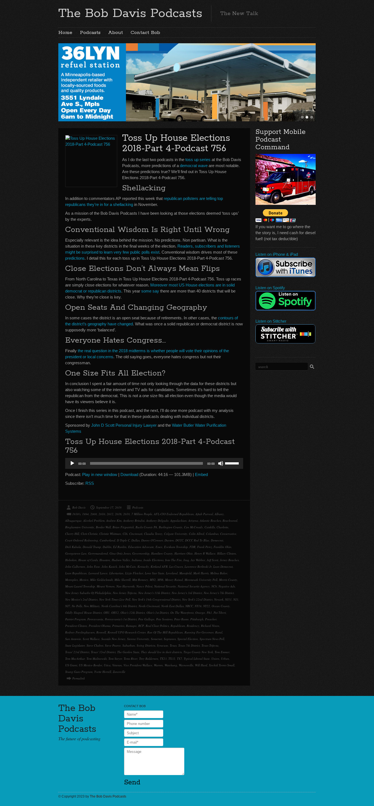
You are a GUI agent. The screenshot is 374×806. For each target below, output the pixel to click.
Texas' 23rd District (77, 652)
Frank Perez (204, 547)
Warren (158, 665)
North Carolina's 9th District (119, 606)
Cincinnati (135, 534)
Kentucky (143, 566)
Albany (219, 514)
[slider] (232, 463)
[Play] (72, 463)
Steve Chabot (95, 645)
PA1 (209, 612)
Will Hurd (201, 665)
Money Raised (174, 580)
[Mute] (220, 463)
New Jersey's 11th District (154, 593)
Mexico (83, 580)
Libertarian (116, 573)
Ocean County (221, 606)
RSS (89, 483)
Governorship (140, 553)
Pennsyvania (95, 619)
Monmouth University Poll (201, 580)
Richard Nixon (210, 626)
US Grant (71, 665)
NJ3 (235, 599)
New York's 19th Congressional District (156, 599)
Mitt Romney (140, 580)
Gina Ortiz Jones (120, 553)
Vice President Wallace (137, 665)
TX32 (171, 658)
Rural (218, 632)
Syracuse (162, 645)
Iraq (186, 560)
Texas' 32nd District (103, 652)
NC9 (214, 586)
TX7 (179, 658)
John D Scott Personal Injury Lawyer (124, 425)
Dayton (169, 540)
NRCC (189, 606)
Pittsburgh (196, 619)
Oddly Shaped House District (83, 612)
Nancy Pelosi (144, 586)
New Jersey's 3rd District (187, 593)
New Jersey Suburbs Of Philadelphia (88, 593)
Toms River (130, 658)
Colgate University (175, 534)
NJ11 (228, 599)
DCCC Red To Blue (197, 540)
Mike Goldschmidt (101, 580)
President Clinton (76, 626)
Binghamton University (79, 527)
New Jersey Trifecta (125, 593)
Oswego (200, 612)
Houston (104, 560)
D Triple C (123, 540)
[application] (154, 463)
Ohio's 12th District (132, 612)
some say (150, 291)
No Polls (77, 606)
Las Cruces (176, 566)
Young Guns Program (79, 672)
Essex (159, 547)
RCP (141, 626)
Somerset (156, 639)
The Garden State (128, 652)
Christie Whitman (110, 534)
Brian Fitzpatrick (123, 527)
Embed (201, 474)
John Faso (93, 566)
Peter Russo (181, 619)
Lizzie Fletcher (134, 573)
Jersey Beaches (229, 560)
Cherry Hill (72, 534)
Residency (193, 626)
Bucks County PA (146, 527)
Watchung (171, 665)
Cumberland (107, 540)
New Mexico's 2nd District (81, 599)
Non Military (92, 606)
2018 (126, 514)
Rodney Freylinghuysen (80, 632)
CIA (125, 534)
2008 (93, 514)
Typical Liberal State (197, 658)
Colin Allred (196, 534)
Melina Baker (218, 573)
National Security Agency (194, 586)
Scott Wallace (91, 639)
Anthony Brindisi (134, 520)
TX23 (163, 658)
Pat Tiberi (220, 612)
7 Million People (141, 514)
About (115, 33)
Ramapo (131, 626)
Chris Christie (89, 534)
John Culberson (75, 566)
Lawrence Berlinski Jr (198, 566)
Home (65, 33)
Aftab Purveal (204, 514)
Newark (218, 599)
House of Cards (88, 560)
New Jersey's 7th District (219, 593)
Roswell (101, 632)
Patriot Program (75, 619)
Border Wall (103, 527)
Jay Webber (198, 560)
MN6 (160, 580)
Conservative (228, 534)
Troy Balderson (148, 658)
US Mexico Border (90, 665)
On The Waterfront (182, 612)
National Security (165, 586)
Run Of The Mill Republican (165, 632)
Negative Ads (226, 586)
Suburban (128, 645)
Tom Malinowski (97, 658)
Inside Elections (153, 560)
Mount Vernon (106, 586)
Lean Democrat (223, 566)
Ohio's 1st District (157, 612)
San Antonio (73, 639)
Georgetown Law (76, 553)
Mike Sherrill (122, 580)
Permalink (78, 678)
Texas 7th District (189, 645)
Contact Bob (145, 33)
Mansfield (185, 573)
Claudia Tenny (153, 534)
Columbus (212, 534)
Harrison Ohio (183, 553)
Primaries (118, 626)
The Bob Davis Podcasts (130, 13)
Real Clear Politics (157, 626)
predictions (75, 258)
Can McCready (193, 527)
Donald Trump (92, 547)
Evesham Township (176, 547)
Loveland (172, 573)
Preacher (211, 619)
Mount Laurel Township (80, 586)
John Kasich (109, 566)
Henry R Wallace (204, 553)
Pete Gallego (146, 619)
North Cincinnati (149, 606)
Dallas (135, 540)
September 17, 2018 (109, 507)
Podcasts (90, 33)
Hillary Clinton (226, 553)
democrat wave (194, 165)
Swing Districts (146, 645)
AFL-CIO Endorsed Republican (174, 514)
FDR (192, 547)
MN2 (153, 580)
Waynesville (186, 665)
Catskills (210, 527)
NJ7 (67, 606)
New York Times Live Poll (114, 599)
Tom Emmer (222, 652)
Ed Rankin (119, 547)
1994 (85, 514)
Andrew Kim (114, 520)
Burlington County (170, 527)
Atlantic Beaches (210, 520)
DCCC (179, 540)
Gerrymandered (98, 553)
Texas (173, 645)
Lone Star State (154, 573)
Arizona (193, 520)
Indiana (137, 560)
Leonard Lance (98, 573)
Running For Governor (199, 632)
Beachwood (230, 520)
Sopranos (170, 639)
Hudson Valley (121, 560)
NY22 (206, 606)
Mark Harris (201, 573)
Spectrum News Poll (212, 639)
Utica (107, 665)
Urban (225, 658)
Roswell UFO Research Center (127, 632)
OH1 (106, 612)
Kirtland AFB (159, 566)
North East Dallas (172, 606)
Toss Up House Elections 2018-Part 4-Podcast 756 (176, 143)
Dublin (107, 547)
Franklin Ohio (222, 547)
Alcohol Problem (94, 520)
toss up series (198, 159)
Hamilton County (162, 553)
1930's (76, 514)
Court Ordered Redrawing (81, 540)
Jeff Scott (212, 560)
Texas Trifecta (210, 645)
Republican (178, 626)
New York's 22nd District (197, 599)
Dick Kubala (73, 547)
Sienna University (138, 639)
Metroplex (71, 580)
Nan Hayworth (125, 586)
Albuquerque (73, 520)
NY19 (198, 606)
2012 (110, 514)
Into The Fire (173, 560)
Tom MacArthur (75, 658)
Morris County (228, 580)
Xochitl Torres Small (221, 665)
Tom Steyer (115, 658)
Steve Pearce (113, 645)
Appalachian (178, 520)
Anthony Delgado (157, 520)
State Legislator (75, 645)
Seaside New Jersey (113, 639)
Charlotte (222, 527)
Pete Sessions (164, 619)
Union (215, 658)
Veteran (117, 665)
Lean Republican (76, 573)
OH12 (115, 612)
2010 (102, 514)
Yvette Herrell (102, 672)
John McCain (127, 566)
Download (129, 474)
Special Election (187, 639)
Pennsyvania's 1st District (121, 619)
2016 (118, 514)
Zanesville (119, 672)
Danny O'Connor (152, 540)
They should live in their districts (161, 652)
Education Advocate (141, 547)
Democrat (217, 540)
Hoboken (71, 560)
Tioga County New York (198, 652)
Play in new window (99, 474)
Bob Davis (78, 507)
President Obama (100, 626)
